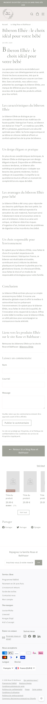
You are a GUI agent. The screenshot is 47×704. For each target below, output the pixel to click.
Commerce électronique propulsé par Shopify (19, 698)
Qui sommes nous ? (31, 680)
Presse (27, 689)
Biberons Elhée (26, 346)
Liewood (6, 614)
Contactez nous (9, 595)
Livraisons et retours (11, 587)
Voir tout (41, 465)
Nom (4, 364)
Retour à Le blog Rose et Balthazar (25, 451)
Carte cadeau (37, 689)
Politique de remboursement (12, 695)
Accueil (5, 24)
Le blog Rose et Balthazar (21, 24)
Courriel (6, 378)
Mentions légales (25, 683)
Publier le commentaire (17, 422)
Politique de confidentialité (12, 689)
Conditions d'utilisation (11, 692)
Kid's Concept (8, 622)
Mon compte (7, 599)
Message (6, 392)
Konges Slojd (7, 618)
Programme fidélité (10, 579)
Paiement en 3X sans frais (13, 583)
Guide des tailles (9, 591)
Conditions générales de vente (13, 686)
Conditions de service (27, 434)
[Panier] (37, 14)
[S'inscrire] (38, 562)
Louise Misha (7, 610)
